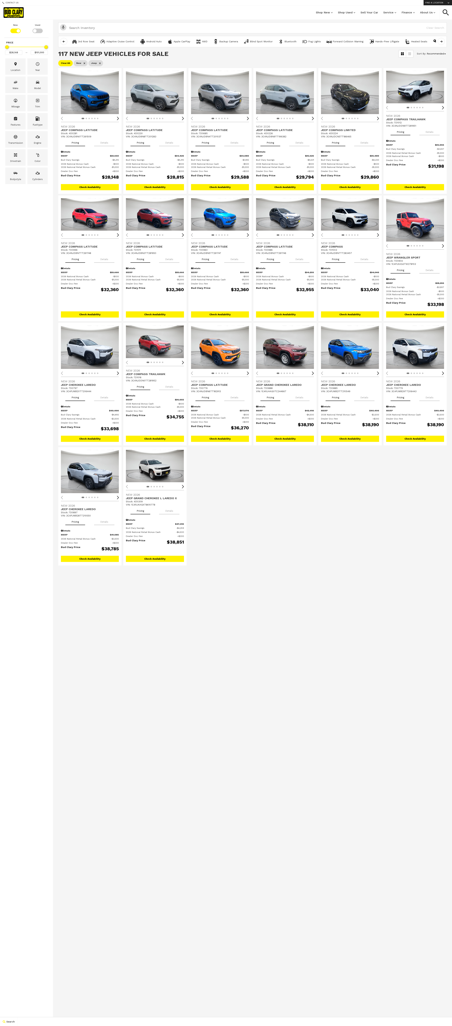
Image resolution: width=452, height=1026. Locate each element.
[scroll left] (63, 41)
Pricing (75, 142)
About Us (426, 12)
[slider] (7, 47)
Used (37, 25)
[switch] (15, 28)
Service (388, 12)
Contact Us (12, 2)
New (15, 25)
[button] (446, 12)
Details (104, 142)
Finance (407, 12)
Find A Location (434, 2)
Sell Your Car (369, 12)
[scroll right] (441, 41)
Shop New (323, 12)
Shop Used (345, 12)
